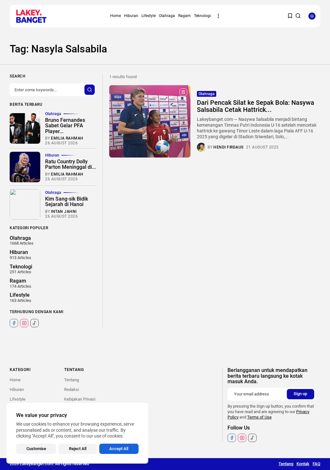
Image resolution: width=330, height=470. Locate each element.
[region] (77, 433)
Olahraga (167, 16)
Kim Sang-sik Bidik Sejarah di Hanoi (66, 202)
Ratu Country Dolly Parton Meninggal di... (70, 164)
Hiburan (131, 16)
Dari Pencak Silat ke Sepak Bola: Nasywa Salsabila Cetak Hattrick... (255, 106)
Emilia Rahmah (67, 138)
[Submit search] (89, 90)
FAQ (316, 463)
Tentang (71, 379)
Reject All (77, 448)
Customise (36, 448)
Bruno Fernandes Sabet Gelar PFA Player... (65, 125)
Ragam (184, 16)
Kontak (302, 463)
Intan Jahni (64, 211)
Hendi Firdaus (228, 147)
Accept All (118, 448)
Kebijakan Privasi (79, 399)
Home (115, 16)
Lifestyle (148, 16)
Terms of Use (259, 417)
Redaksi (71, 389)
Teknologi (202, 16)
